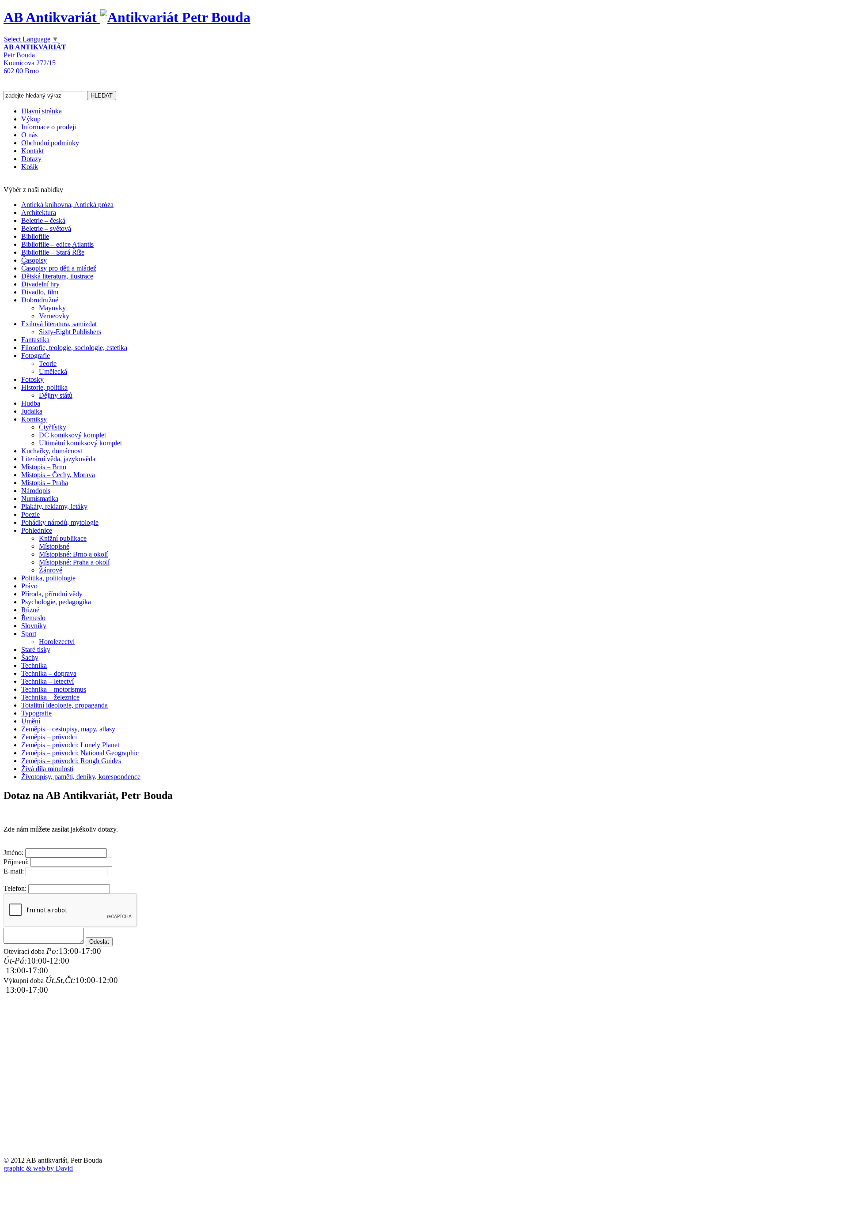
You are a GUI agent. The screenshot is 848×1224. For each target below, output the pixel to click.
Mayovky (52, 308)
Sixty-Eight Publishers (70, 331)
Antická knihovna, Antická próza (67, 204)
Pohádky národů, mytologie (59, 522)
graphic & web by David (38, 1168)
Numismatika (39, 498)
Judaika (31, 411)
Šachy (29, 657)
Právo (29, 586)
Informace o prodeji (48, 127)
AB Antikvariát (52, 17)
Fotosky (32, 379)
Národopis (35, 490)
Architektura (38, 212)
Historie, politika (44, 387)
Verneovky (54, 316)
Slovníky (33, 625)
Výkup (31, 119)
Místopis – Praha (44, 482)
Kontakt (32, 150)
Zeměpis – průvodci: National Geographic (80, 753)
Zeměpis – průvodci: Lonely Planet (70, 745)
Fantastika (35, 339)
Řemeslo (33, 617)
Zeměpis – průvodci (49, 737)
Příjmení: (16, 862)
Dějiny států (55, 395)
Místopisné (54, 546)
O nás (29, 135)
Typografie (36, 713)
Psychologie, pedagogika (56, 602)
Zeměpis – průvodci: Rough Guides (71, 761)
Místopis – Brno (43, 467)
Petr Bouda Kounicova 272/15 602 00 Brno (35, 59)
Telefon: (15, 888)
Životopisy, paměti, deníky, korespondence (80, 776)
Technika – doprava (48, 673)
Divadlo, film (39, 292)
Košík (29, 166)
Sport (28, 633)
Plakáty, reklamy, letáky (54, 506)
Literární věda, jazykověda (58, 459)
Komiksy (34, 419)
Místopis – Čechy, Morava (58, 474)
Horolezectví (57, 641)
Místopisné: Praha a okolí (74, 562)
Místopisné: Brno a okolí (73, 554)
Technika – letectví (47, 681)
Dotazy (31, 158)
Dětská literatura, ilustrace (57, 276)
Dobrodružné (39, 300)
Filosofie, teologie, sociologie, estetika (74, 347)
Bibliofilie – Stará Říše (52, 252)
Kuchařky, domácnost (51, 451)
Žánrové (50, 570)
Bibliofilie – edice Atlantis (57, 244)
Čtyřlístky (52, 427)
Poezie (30, 514)
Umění (30, 721)
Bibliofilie (35, 236)
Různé (30, 610)
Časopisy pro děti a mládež (58, 268)
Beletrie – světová (46, 228)
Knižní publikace (63, 538)
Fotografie (35, 355)
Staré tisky (35, 649)
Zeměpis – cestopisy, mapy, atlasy (68, 729)
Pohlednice (36, 530)
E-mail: (14, 871)
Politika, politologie (48, 578)
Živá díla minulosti (47, 768)
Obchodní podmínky (50, 143)
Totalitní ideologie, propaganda (64, 705)
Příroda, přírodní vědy (52, 594)
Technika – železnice (50, 697)
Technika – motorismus (53, 689)
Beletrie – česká (43, 220)
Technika (34, 665)
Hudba (30, 403)
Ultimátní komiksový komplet (80, 443)
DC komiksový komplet (72, 435)
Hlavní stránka (41, 111)
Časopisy (34, 260)
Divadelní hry (40, 284)
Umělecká (53, 371)
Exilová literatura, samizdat (59, 324)
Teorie (48, 363)
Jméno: (13, 852)
